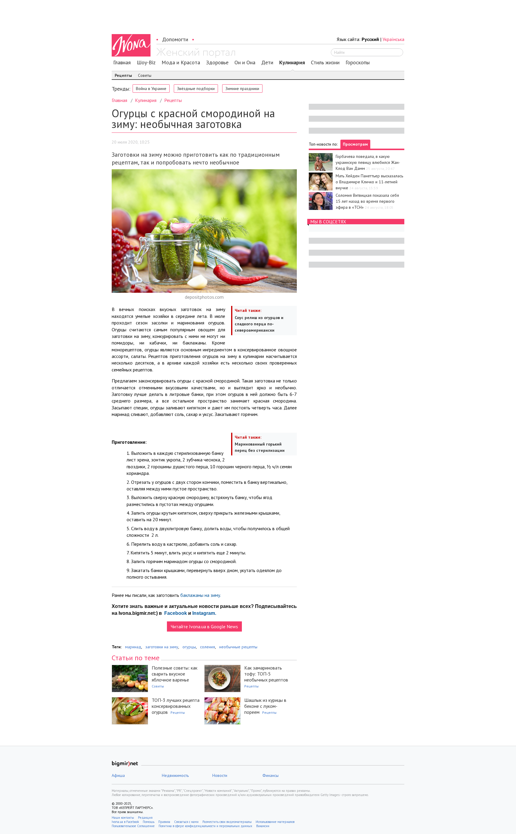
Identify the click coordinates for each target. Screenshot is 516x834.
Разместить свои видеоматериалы (227, 822)
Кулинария (292, 62)
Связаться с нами (186, 822)
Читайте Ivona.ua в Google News (204, 626)
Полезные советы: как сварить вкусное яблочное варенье (174, 674)
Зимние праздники (242, 88)
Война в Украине (151, 88)
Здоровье (217, 62)
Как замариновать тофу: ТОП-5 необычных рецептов (266, 674)
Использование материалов (275, 822)
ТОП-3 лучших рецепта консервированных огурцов (175, 706)
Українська (393, 39)
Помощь (148, 822)
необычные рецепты (238, 646)
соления (207, 646)
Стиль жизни (325, 62)
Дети (267, 62)
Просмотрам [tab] (355, 144)
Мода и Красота (181, 62)
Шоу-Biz (146, 62)
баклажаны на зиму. (201, 595)
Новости (219, 775)
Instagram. (204, 613)
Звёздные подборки (196, 88)
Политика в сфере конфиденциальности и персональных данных (205, 826)
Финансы (270, 775)
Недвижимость (175, 775)
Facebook (175, 613)
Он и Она (244, 62)
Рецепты (123, 75)
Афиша (118, 775)
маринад (133, 646)
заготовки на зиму (161, 646)
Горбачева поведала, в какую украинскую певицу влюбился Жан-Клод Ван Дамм (368, 162)
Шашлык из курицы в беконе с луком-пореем (265, 706)
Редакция (145, 817)
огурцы (189, 646)
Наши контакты (123, 817)
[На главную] (195, 53)
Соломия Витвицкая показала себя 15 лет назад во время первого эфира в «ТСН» (367, 201)
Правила (164, 822)
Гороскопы (357, 62)
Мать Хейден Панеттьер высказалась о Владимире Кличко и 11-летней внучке (369, 181)
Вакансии (262, 826)
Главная (122, 62)
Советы (144, 75)
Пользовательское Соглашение (133, 826)
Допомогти (175, 39)
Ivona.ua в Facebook (125, 822)
